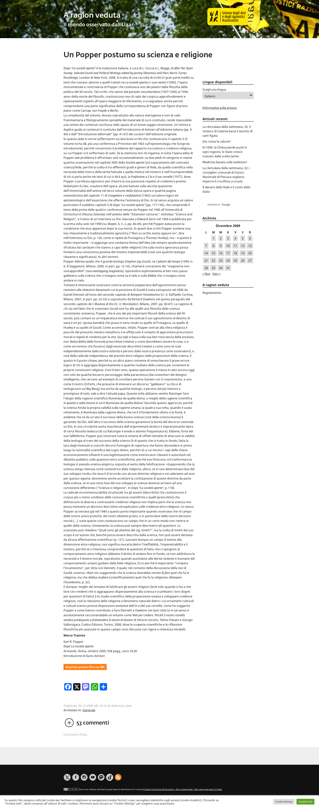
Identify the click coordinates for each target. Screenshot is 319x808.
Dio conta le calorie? (217, 141)
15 (213, 253)
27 (250, 260)
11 (235, 246)
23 (220, 260)
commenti (92, 723)
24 (228, 260)
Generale (89, 710)
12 (242, 246)
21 (206, 260)
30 (220, 268)
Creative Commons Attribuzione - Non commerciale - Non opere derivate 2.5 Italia (182, 789)
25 (235, 260)
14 (206, 253)
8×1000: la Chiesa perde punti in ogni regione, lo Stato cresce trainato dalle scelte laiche (225, 151)
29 (213, 268)
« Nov (206, 274)
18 (235, 253)
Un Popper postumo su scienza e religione (138, 55)
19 (242, 253)
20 (250, 253)
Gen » (216, 274)
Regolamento (212, 293)
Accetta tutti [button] (305, 801)
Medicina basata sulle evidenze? (225, 162)
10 (228, 246)
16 (220, 253)
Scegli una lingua (214, 90)
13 (250, 246)
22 (213, 260)
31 (228, 268)
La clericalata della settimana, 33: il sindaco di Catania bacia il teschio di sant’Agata (228, 131)
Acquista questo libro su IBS (85, 667)
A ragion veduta (92, 15)
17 (228, 253)
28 (206, 268)
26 (242, 260)
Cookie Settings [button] (283, 801)
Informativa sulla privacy (220, 108)
